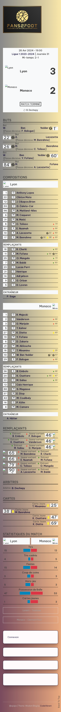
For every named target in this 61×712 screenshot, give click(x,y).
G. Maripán (22, 323)
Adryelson (22, 276)
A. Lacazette (36, 136)
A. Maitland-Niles (27, 210)
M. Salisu (21, 380)
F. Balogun (28, 130)
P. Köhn (20, 402)
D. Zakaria (22, 341)
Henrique (21, 271)
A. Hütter (12, 418)
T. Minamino (23, 350)
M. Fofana (36, 164)
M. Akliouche (23, 345)
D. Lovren (21, 284)
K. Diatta (21, 332)
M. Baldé (21, 262)
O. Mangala (23, 258)
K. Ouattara (23, 375)
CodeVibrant (46, 706)
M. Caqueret (23, 215)
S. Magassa (23, 389)
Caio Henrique (24, 384)
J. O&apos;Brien (25, 201)
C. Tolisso (39, 149)
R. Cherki (21, 249)
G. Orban (21, 280)
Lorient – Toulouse (32, 610)
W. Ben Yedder (25, 127)
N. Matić (21, 219)
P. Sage (11, 296)
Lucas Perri (23, 267)
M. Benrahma (41, 139)
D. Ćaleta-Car (25, 206)
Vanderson (22, 319)
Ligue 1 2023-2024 (23, 54)
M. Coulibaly (24, 398)
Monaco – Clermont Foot (29, 619)
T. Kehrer (21, 328)
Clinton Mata (23, 197)
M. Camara (22, 406)
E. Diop (20, 393)
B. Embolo (22, 371)
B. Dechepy (18, 488)
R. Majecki (22, 314)
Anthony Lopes (25, 192)
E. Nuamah (22, 228)
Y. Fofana (27, 158)
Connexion (13, 637)
